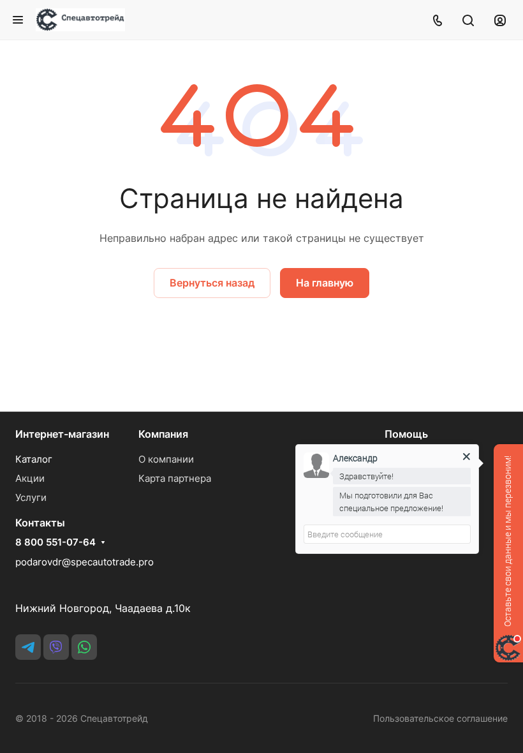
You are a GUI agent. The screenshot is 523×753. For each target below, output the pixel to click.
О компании (166, 459)
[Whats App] (84, 647)
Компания (163, 434)
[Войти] (500, 19)
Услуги (31, 497)
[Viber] (56, 647)
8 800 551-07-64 (55, 542)
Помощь (406, 434)
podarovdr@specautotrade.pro (84, 562)
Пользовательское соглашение (440, 718)
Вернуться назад (212, 282)
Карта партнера (174, 478)
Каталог (33, 459)
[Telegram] (28, 647)
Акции (30, 478)
